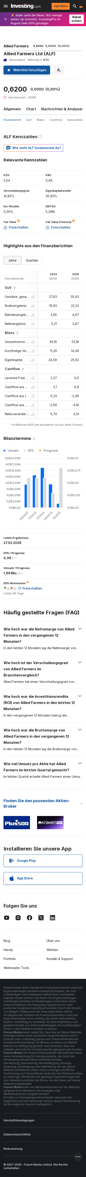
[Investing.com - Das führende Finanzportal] (26, 6)
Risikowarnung (13, 1148)
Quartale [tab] (32, 260)
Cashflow (56, 120)
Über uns (53, 941)
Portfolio (10, 959)
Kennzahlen (75, 120)
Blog (7, 941)
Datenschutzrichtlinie (17, 1134)
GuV (29, 120)
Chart (31, 109)
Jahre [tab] (12, 260)
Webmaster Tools (16, 968)
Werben (52, 950)
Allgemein (12, 109)
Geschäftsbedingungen (19, 1120)
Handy (8, 950)
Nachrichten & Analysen (62, 109)
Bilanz (41, 120)
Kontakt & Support (60, 959)
